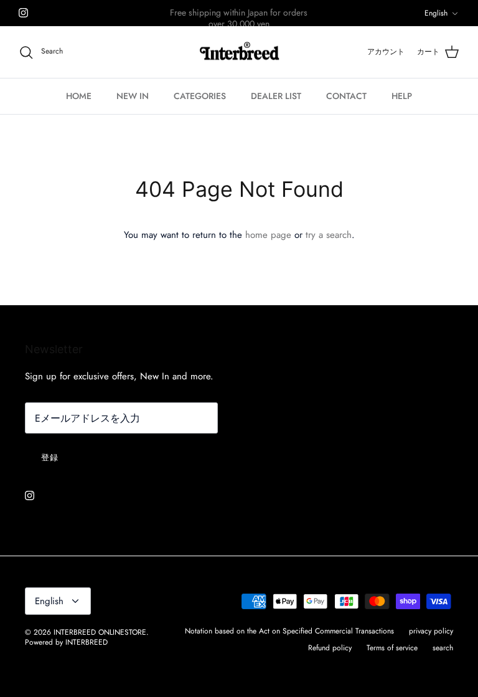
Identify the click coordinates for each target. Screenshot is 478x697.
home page (268, 235)
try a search (329, 235)
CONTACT (346, 96)
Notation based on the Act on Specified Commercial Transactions (289, 631)
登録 (50, 457)
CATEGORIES (200, 96)
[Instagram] (23, 12)
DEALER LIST (276, 96)
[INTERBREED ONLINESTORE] (239, 52)
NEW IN (132, 96)
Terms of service (392, 647)
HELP (401, 96)
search (443, 647)
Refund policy (330, 647)
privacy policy (431, 631)
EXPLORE (222, 18)
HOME (78, 96)
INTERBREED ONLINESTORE (100, 632)
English (436, 13)
